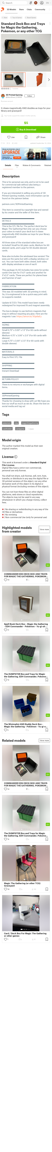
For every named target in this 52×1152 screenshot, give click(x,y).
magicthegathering (30, 423)
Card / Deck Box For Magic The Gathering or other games (25, 934)
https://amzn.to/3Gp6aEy (29, 316)
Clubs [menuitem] (29, 9)
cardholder (7, 429)
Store (5, 17)
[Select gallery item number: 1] (22, 569)
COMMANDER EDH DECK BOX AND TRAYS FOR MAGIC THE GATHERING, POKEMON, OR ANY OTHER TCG (25, 575)
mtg (16, 423)
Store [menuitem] (21, 9)
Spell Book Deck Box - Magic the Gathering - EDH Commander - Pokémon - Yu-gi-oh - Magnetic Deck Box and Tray (26, 625)
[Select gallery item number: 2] (24, 569)
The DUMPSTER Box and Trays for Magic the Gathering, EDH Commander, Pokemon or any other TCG (25, 675)
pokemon (7, 423)
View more (44, 529)
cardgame (20, 429)
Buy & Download (28, 129)
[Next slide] (48, 79)
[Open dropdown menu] (50, 23)
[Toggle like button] (5, 579)
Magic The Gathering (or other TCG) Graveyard (22, 884)
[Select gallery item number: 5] (29, 569)
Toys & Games (17, 17)
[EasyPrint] (31, 3)
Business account (7, 101)
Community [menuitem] (40, 9)
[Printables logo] (2, 9)
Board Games (31, 17)
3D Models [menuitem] (11, 9)
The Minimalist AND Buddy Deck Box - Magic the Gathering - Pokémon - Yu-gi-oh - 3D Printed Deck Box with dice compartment (25, 725)
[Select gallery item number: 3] (26, 569)
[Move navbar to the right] (49, 9)
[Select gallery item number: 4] (28, 569)
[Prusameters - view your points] (35, 2)
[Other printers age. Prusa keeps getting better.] (26, 153)
